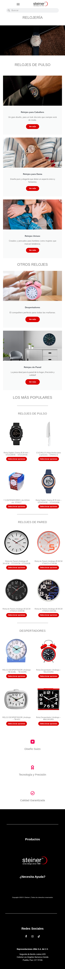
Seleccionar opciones (16, 459)
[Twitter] (32, 936)
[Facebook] (26, 936)
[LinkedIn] (39, 936)
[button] (18, 4)
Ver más (32, 127)
